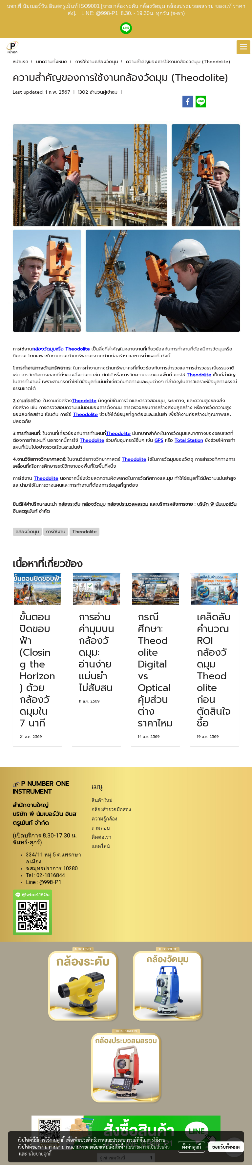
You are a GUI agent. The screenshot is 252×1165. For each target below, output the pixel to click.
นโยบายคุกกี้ (40, 1153)
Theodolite (199, 374)
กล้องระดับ (69, 504)
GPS (159, 440)
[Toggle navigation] (243, 47)
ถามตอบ (101, 828)
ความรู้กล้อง (104, 819)
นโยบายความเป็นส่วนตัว (147, 1147)
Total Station (189, 440)
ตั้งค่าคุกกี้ (191, 1147)
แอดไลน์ (101, 846)
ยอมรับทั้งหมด (226, 1147)
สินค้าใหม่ (102, 800)
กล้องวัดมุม (94, 504)
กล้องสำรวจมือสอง (111, 809)
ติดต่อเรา (101, 837)
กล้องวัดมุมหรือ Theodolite (61, 349)
